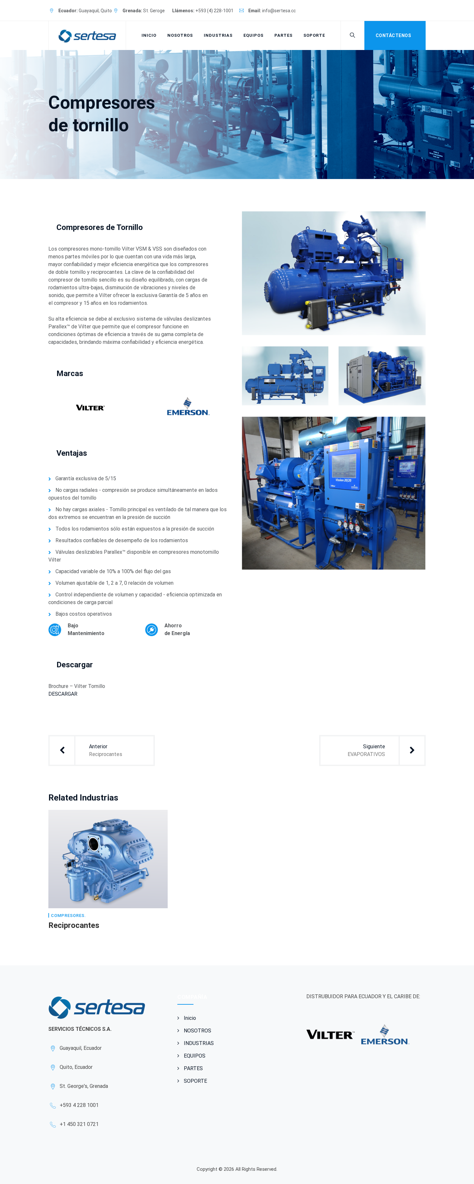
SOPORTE (314, 35)
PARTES (283, 35)
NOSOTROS (180, 35)
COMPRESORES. (68, 915)
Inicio (149, 35)
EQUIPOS (253, 35)
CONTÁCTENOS (393, 35)
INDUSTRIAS (218, 35)
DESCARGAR (62, 694)
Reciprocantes (73, 925)
